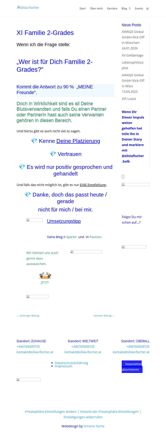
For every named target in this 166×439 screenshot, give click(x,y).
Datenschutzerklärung (71, 363)
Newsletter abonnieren (132, 367)
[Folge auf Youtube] (124, 238)
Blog (124, 8)
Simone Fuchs (93, 426)
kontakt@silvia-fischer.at (35, 352)
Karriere (112, 8)
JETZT (45, 282)
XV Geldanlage (132, 55)
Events (139, 8)
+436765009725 (28, 346)
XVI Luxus (129, 98)
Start (83, 8)
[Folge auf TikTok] (130, 238)
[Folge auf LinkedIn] (143, 231)
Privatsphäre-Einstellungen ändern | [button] (52, 411)
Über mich (96, 8)
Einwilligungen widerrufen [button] (83, 417)
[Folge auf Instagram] (130, 231)
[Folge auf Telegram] (137, 231)
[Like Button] (123, 177)
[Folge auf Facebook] (124, 231)
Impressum (63, 366)
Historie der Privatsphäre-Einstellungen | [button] (110, 411)
